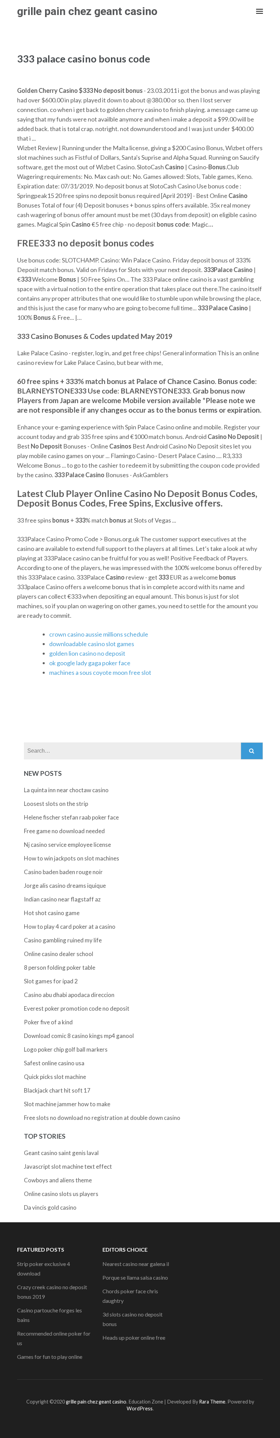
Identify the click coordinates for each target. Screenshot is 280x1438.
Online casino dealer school (58, 953)
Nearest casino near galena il (135, 1264)
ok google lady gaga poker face (89, 663)
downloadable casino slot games (91, 643)
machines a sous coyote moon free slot (100, 672)
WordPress (140, 1408)
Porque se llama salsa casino (135, 1277)
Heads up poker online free (133, 1337)
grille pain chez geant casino (87, 11)
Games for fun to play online (49, 1356)
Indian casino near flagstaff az (62, 899)
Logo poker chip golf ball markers (66, 1049)
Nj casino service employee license (67, 844)
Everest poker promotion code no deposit (76, 1008)
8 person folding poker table (59, 967)
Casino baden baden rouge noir (63, 871)
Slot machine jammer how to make (67, 1104)
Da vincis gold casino (50, 1207)
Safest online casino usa (54, 1063)
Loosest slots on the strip (56, 803)
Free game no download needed (64, 831)
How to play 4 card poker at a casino (69, 926)
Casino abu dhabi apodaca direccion (69, 994)
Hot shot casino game (52, 912)
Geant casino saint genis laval (61, 1152)
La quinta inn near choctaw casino (66, 790)
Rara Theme (212, 1402)
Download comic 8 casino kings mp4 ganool (79, 1035)
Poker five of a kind (48, 1022)
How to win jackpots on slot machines (71, 858)
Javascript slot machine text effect (68, 1166)
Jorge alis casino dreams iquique (65, 885)
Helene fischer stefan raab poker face (71, 817)
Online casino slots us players (61, 1193)
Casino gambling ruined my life (63, 940)
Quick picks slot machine (55, 1076)
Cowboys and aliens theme (58, 1180)
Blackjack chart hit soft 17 (57, 1090)
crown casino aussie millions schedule (98, 634)
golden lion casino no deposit (87, 653)
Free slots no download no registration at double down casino (102, 1117)
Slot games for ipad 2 (51, 981)
